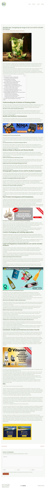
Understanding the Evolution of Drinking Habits (11, 77)
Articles (33, 4)
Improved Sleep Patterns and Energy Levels (11, 83)
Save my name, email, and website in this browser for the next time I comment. (18, 472)
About (38, 4)
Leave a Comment (6, 30)
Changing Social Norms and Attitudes (10, 80)
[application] (35, 4)
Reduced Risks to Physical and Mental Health (11, 82)
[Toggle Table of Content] (24, 76)
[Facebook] (23, 485)
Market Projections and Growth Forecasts (11, 96)
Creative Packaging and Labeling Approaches (11, 91)
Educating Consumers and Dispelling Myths (11, 94)
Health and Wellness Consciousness (9, 79)
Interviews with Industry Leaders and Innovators (12, 95)
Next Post (43, 446)
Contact (42, 4)
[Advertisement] (23, 14)
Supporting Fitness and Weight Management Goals (12, 84)
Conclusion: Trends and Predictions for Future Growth (12, 98)
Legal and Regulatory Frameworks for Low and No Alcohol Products (14, 92)
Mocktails (17, 30)
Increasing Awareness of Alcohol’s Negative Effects (12, 81)
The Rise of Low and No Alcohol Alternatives (11, 78)
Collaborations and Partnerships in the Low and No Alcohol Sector (15, 97)
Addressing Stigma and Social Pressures (11, 93)
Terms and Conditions (6, 485)
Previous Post (4, 446)
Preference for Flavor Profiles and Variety (11, 87)
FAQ (4, 99)
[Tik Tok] (22, 485)
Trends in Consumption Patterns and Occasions (12, 86)
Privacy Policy (7, 484)
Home (30, 4)
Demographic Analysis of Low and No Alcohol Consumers (13, 85)
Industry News (12, 30)
